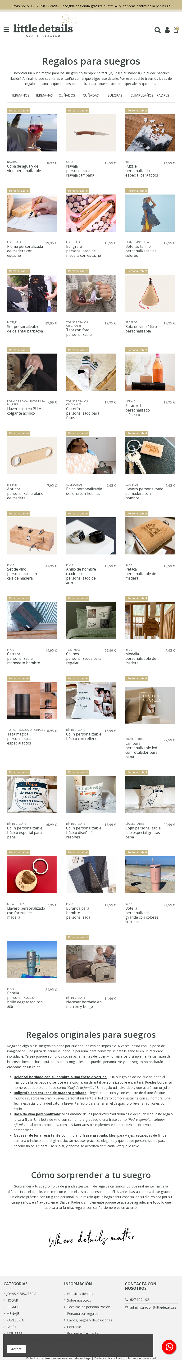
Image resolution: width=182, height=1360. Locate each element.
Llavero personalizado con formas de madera (26, 913)
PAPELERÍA (15, 1320)
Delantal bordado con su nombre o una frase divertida (60, 1077)
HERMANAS (44, 95)
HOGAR (12, 1300)
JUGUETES (14, 1333)
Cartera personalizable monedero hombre (23, 658)
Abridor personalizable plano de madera (25, 493)
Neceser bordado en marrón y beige (84, 1004)
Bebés (11, 1327)
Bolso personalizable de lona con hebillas (84, 491)
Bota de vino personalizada (37, 1114)
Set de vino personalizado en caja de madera (22, 574)
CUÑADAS (91, 95)
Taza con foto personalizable (79, 332)
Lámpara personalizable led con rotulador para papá (141, 750)
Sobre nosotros (79, 1300)
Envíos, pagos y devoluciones (89, 1320)
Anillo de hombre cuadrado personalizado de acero (81, 576)
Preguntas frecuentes (83, 1333)
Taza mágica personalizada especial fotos (19, 738)
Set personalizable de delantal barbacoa (25, 329)
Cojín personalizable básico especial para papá (24, 832)
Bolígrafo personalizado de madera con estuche (83, 251)
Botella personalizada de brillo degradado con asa (25, 999)
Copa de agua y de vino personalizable (24, 168)
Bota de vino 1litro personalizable (141, 329)
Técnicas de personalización (88, 1307)
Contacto (74, 1327)
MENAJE (12, 1313)
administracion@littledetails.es (153, 1307)
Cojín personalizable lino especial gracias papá (143, 832)
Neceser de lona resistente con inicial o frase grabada (60, 1135)
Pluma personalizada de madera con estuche (25, 251)
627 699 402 (139, 1299)
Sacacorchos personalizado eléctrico (137, 410)
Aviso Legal (83, 1358)
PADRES (162, 95)
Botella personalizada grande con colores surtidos (142, 915)
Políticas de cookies (108, 1358)
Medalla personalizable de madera (140, 658)
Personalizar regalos (82, 1313)
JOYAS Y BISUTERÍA (21, 1293)
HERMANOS (20, 95)
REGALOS (13, 1307)
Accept (16, 1349)
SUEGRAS (115, 95)
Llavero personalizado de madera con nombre (144, 493)
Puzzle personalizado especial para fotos (141, 171)
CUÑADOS (67, 95)
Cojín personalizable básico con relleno (83, 736)
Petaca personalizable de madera (140, 574)
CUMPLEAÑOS (142, 95)
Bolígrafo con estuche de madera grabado (50, 1092)
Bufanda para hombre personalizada (78, 913)
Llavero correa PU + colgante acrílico (24, 411)
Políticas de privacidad (140, 1358)
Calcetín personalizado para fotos (82, 413)
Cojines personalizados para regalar (83, 658)
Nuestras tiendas (80, 1293)
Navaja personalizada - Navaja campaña (80, 171)
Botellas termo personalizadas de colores (141, 251)
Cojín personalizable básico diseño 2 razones (83, 832)
